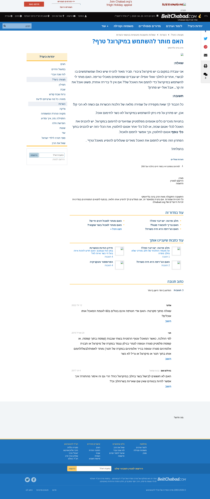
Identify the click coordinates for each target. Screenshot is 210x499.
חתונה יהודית (94, 450)
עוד (63, 132)
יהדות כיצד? (195, 26)
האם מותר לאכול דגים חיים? (105, 220)
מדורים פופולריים (150, 26)
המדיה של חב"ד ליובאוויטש (157, 490)
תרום (17, 16)
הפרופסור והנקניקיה (101, 261)
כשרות (163, 34)
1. (182, 166)
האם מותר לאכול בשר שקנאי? (104, 225)
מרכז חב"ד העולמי (97, 479)
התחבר (81, 16)
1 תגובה (166, 256)
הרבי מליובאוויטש (70, 450)
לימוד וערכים (174, 26)
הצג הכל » (116, 229)
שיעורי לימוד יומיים (117, 453)
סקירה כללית (72, 447)
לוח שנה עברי (119, 450)
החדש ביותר (164, 290)
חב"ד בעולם (73, 458)
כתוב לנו (29, 490)
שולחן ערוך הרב (71, 456)
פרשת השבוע (94, 458)
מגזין (145, 453)
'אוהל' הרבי (73, 453)
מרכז (171, 490)
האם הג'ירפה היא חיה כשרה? (161, 229)
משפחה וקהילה (123, 26)
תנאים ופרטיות (42, 490)
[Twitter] (27, 479)
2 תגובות (166, 265)
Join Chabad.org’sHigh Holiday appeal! (119, 3)
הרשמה (121, 456)
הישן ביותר (153, 290)
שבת (98, 453)
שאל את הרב (57, 16)
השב (168, 321)
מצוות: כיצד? (177, 34)
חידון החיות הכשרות (101, 248)
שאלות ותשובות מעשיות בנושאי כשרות (136, 34)
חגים (98, 447)
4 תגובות (109, 256)
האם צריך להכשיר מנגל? (164, 225)
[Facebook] (33, 479)
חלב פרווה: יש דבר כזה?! (164, 220)
